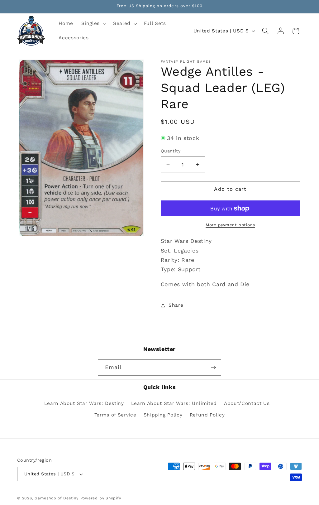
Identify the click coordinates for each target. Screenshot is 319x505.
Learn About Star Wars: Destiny (84, 403)
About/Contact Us (247, 403)
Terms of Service (115, 415)
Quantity (171, 150)
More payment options (230, 225)
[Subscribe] (213, 367)
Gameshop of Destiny (57, 498)
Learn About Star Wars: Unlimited (174, 403)
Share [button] (176, 305)
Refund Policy (207, 415)
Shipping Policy (163, 415)
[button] (93, 24)
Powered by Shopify (100, 498)
